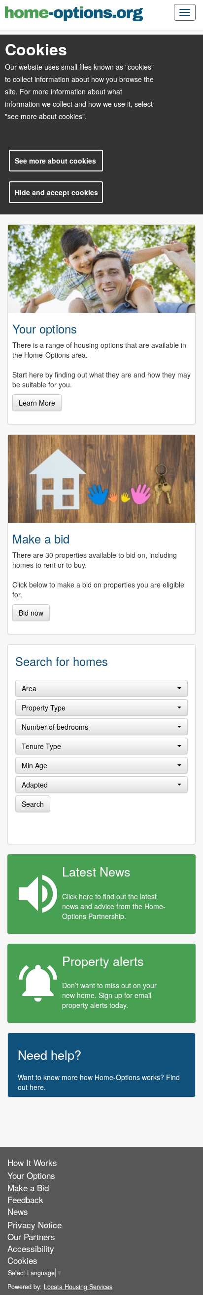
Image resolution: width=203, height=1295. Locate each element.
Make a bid (40, 538)
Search (33, 804)
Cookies (22, 1260)
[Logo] (74, 13)
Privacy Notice (34, 1224)
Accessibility (30, 1248)
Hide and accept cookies (56, 192)
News (17, 1211)
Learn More (37, 403)
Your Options (31, 1175)
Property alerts (103, 960)
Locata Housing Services (78, 1286)
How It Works (32, 1162)
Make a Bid (28, 1187)
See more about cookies (55, 161)
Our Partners (31, 1236)
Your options (44, 328)
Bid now (31, 613)
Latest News (96, 871)
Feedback (25, 1199)
